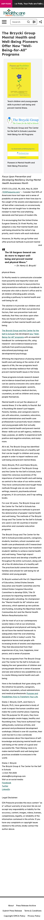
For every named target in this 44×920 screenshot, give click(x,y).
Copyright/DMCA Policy (14, 916)
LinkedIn (6, 789)
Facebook (6, 783)
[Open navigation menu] (4, 22)
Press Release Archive (26, 905)
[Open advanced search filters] (34, 22)
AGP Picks (6, 4)
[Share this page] (40, 22)
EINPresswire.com (11, 192)
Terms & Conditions (32, 911)
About (11, 905)
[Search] (28, 22)
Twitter (5, 786)
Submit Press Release (12, 911)
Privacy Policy (34, 916)
